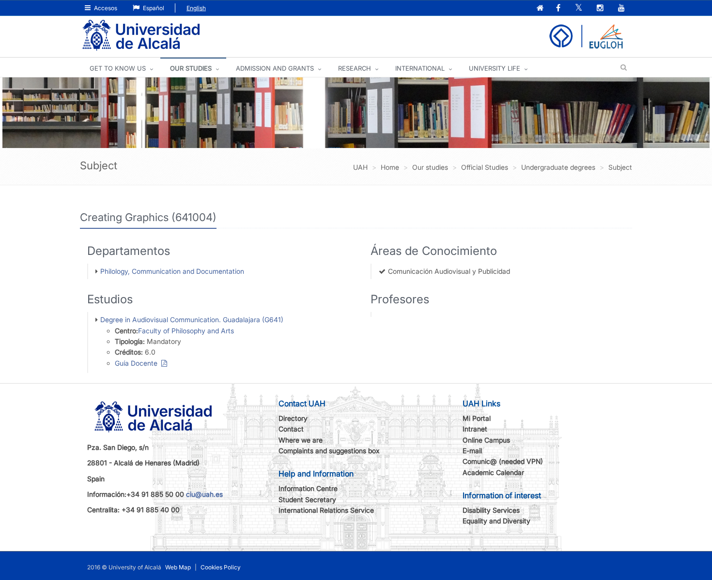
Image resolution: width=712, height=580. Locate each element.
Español (152, 8)
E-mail (472, 450)
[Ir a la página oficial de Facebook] (559, 8)
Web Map (178, 567)
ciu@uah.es (204, 494)
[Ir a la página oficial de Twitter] (579, 8)
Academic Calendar (493, 472)
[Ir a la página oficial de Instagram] (601, 8)
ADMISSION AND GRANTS (275, 68)
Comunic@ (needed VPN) (503, 461)
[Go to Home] (140, 35)
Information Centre (308, 488)
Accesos (105, 8)
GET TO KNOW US (118, 68)
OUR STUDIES (191, 68)
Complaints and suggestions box (329, 450)
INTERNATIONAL (420, 68)
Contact (291, 429)
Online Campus (486, 440)
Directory (293, 418)
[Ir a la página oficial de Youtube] (622, 8)
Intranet (475, 429)
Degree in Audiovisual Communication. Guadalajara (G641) (191, 319)
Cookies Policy (221, 567)
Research (354, 68)
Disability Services (491, 510)
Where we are (301, 440)
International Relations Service (326, 510)
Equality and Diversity (496, 521)
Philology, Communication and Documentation (172, 271)
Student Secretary (307, 499)
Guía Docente (138, 363)
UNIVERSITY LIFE (494, 68)
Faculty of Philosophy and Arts (186, 331)
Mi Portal (477, 418)
